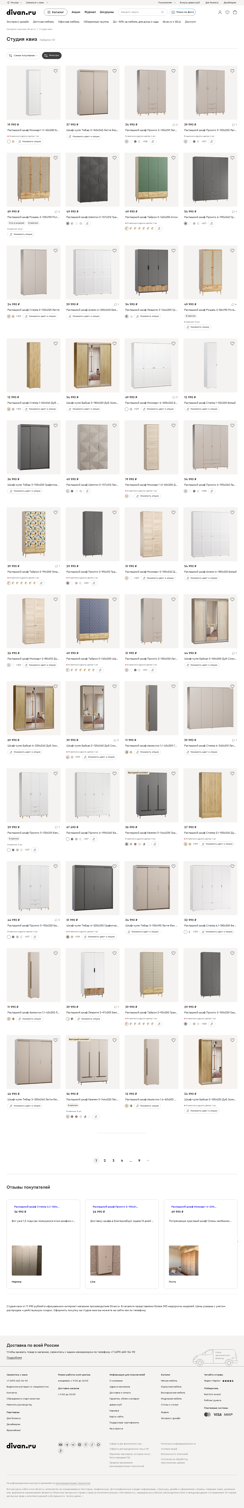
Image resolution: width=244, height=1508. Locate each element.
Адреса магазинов (120, 1387)
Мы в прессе (116, 1429)
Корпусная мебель (171, 1387)
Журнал (90, 11)
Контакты (12, 1393)
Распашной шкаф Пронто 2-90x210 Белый (116, 1206)
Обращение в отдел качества (23, 1399)
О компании (116, 1381)
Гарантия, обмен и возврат (124, 1399)
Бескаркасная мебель (173, 1393)
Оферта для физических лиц (125, 1444)
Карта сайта (116, 1417)
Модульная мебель (171, 1399)
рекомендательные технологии (73, 1483)
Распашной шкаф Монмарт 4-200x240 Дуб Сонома (194, 1206)
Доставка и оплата (120, 1393)
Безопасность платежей (174, 1454)
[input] (142, 12)
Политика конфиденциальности (178, 1444)
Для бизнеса (14, 1418)
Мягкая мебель (169, 1381)
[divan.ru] (21, 12)
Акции (76, 11)
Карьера (114, 1411)
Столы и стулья (169, 1405)
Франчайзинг (14, 1430)
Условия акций (169, 1449)
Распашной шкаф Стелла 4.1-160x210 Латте (37, 1206)
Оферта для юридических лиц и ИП (129, 1449)
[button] (219, 12)
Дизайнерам (13, 1424)
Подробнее (14, 1357)
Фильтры (54, 55)
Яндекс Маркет (212, 1381)
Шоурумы (107, 11)
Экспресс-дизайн (170, 1418)
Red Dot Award (212, 1394)
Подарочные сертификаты (124, 1423)
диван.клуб (116, 1405)
